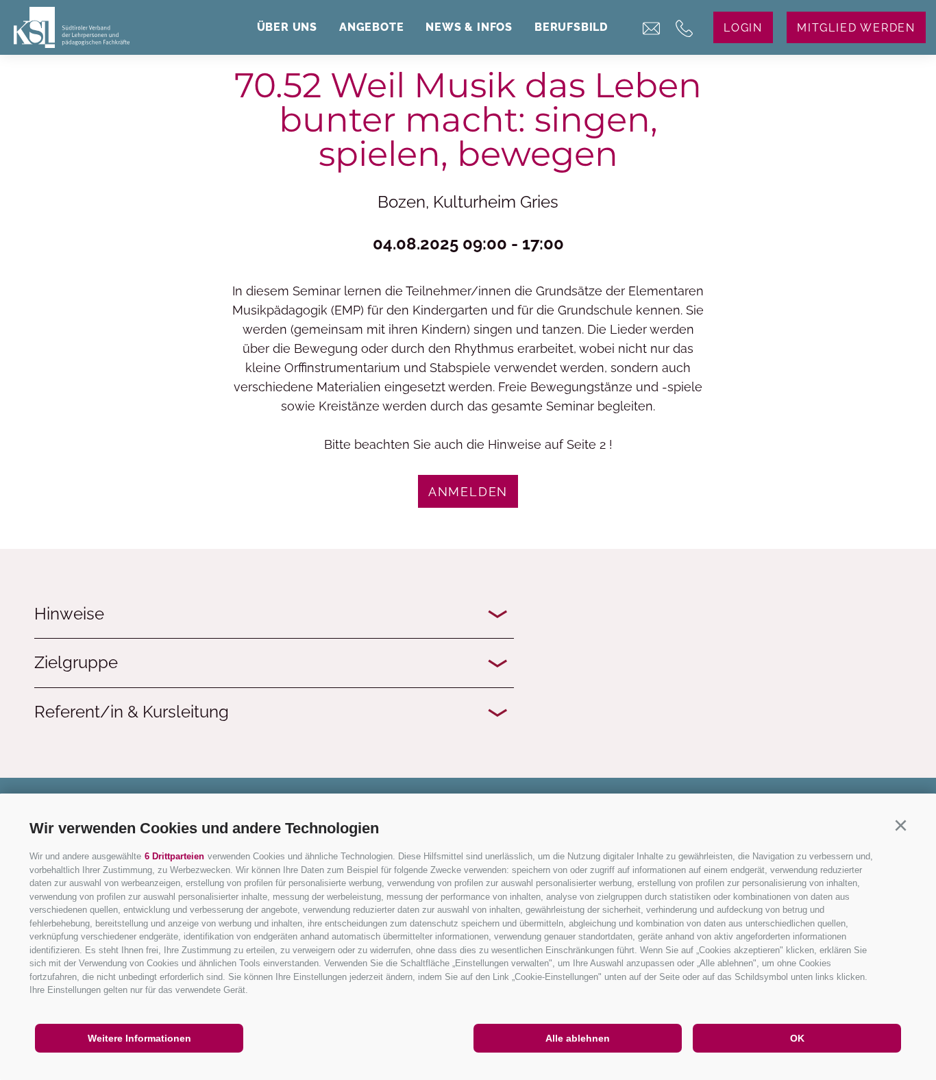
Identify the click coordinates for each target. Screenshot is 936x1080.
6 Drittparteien (174, 856)
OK (797, 1038)
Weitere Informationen (139, 1038)
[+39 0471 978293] (684, 32)
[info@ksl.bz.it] (651, 32)
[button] (900, 826)
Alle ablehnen (577, 1038)
